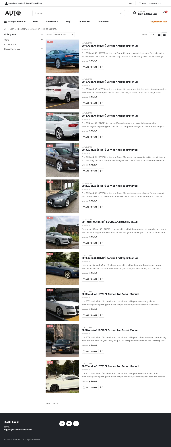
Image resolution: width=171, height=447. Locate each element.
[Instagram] (76, 423)
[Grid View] (159, 34)
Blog (68, 21)
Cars (90, 43)
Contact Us (103, 21)
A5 (82, 43)
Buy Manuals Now (158, 21)
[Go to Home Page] (5, 29)
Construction (10, 44)
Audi (85, 43)
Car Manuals (52, 21)
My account (84, 21)
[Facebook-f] (62, 423)
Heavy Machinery (12, 49)
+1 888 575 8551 (155, 3)
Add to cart (91, 67)
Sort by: (49, 34)
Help (144, 3)
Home (35, 21)
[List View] (164, 34)
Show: (144, 34)
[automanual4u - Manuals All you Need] (12, 13)
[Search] (121, 13)
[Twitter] (69, 423)
